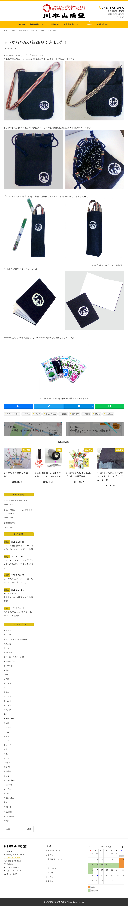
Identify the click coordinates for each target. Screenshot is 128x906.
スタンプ (7, 696)
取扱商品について (53, 850)
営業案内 (7, 644)
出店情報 (49, 881)
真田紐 (87, 414)
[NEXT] (122, 847)
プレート (7, 688)
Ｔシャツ (7, 635)
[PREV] (90, 847)
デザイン (7, 767)
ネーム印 (7, 630)
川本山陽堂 (8, 652)
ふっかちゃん (50, 414)
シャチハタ (8, 785)
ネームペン (8, 683)
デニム (27, 414)
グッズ (6, 723)
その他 (6, 679)
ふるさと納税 (9, 780)
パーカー (7, 727)
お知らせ (8, 807)
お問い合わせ (51, 868)
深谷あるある (9, 798)
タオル (6, 692)
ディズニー (8, 736)
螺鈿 (5, 714)
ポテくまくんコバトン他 (14, 657)
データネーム (9, 718)
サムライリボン (12, 414)
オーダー (7, 648)
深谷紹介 (7, 793)
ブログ (48, 864)
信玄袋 (64, 414)
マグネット (8, 670)
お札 (5, 749)
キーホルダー (9, 661)
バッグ (37, 414)
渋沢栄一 (7, 821)
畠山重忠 (7, 771)
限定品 (97, 414)
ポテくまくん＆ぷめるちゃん (16, 639)
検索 (29, 829)
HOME (48, 846)
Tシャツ (7, 674)
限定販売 (109, 414)
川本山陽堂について (54, 859)
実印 (5, 802)
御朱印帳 (75, 414)
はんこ (6, 776)
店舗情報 (49, 855)
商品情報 (8, 811)
